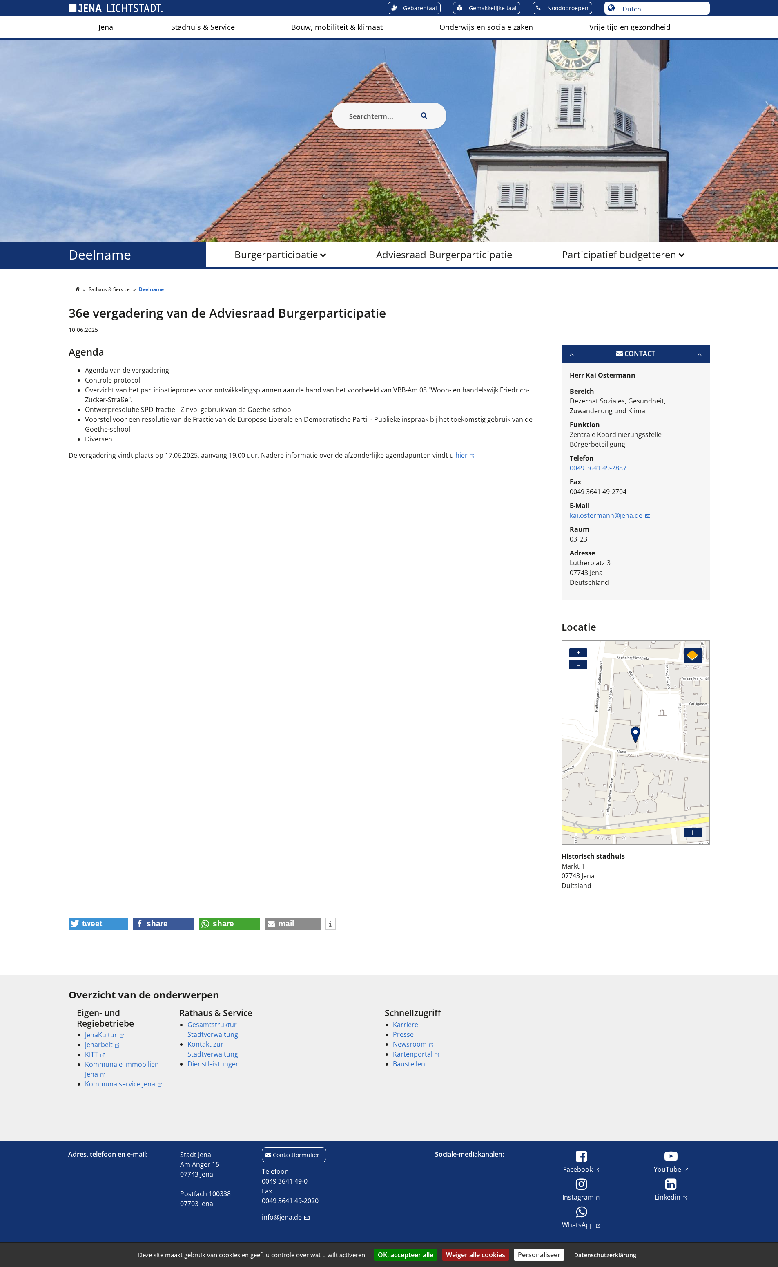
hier (461, 455)
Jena (105, 27)
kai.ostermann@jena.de (606, 515)
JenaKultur (101, 1034)
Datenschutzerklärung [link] (605, 1255)
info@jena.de (282, 1217)
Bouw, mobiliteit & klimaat (337, 27)
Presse (403, 1034)
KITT (91, 1054)
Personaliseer (539, 1254)
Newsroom (410, 1044)
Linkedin (667, 1197)
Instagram (578, 1197)
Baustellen (409, 1063)
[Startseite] (78, 289)
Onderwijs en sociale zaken (486, 27)
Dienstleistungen (213, 1063)
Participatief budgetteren (619, 254)
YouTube (667, 1169)
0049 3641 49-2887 (598, 467)
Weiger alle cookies (475, 1254)
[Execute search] (424, 115)
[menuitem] (106, 27)
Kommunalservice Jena (120, 1083)
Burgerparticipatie (276, 254)
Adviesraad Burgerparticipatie (444, 254)
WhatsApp (578, 1224)
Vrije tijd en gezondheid (630, 27)
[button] (99, 924)
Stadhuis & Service (203, 27)
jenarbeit (99, 1044)
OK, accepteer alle (405, 1254)
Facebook (578, 1169)
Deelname (100, 254)
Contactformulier (296, 1155)
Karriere (405, 1024)
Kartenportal (412, 1054)
